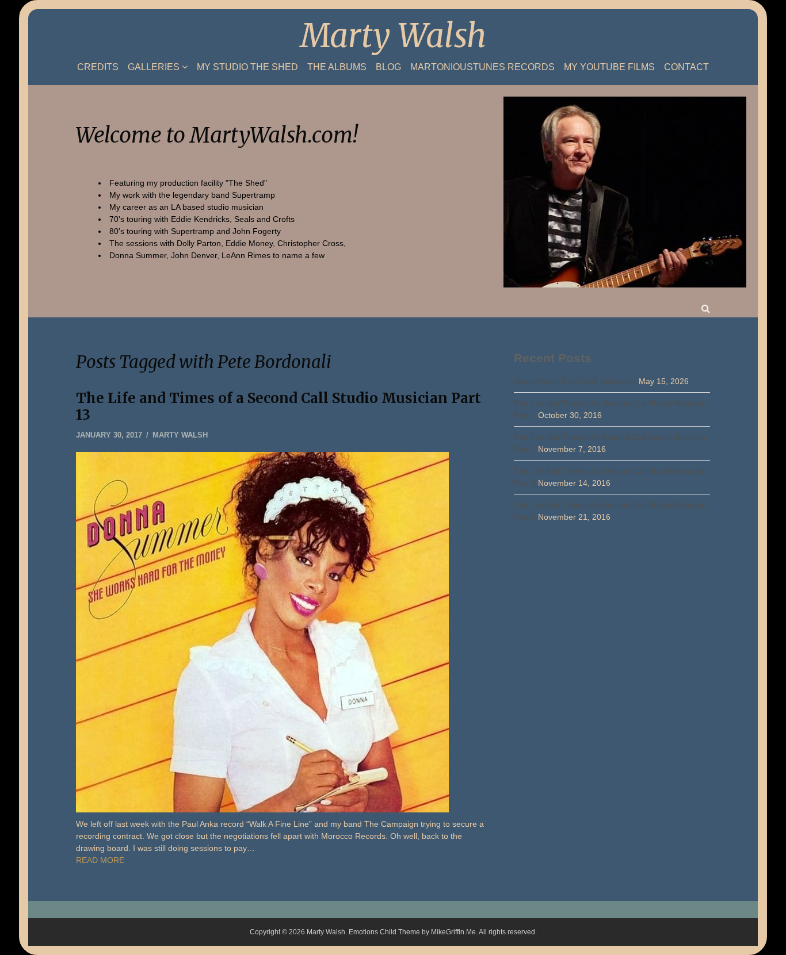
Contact (686, 67)
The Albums (337, 67)
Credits (98, 67)
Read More (100, 860)
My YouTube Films (609, 67)
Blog (388, 67)
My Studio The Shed (247, 67)
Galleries (154, 67)
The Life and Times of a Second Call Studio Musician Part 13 (278, 406)
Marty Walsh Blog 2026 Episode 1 (575, 381)
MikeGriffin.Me (453, 932)
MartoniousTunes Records (482, 67)
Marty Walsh (393, 36)
